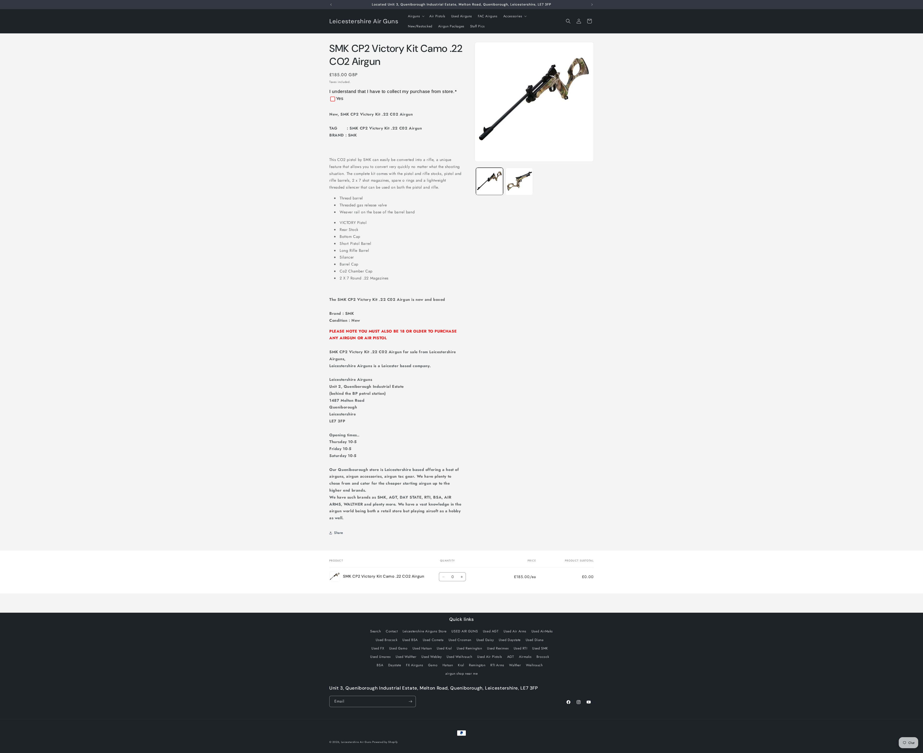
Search (375, 631)
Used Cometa (433, 639)
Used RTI (520, 648)
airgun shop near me (461, 673)
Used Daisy (485, 639)
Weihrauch (534, 665)
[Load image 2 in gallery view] (519, 181)
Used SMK (540, 648)
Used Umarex (380, 656)
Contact (392, 631)
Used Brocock (386, 639)
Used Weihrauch (459, 656)
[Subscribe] (410, 701)
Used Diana (535, 639)
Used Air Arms (515, 631)
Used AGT (491, 631)
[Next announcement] (592, 4)
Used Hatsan (422, 648)
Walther (515, 665)
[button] (415, 16)
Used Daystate (510, 639)
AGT (510, 656)
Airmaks (525, 656)
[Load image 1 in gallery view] (489, 181)
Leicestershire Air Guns (356, 742)
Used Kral (444, 648)
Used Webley (431, 656)
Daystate (394, 665)
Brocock (542, 656)
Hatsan (448, 665)
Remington (477, 665)
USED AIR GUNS (464, 631)
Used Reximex (498, 648)
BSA (380, 665)
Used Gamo (398, 648)
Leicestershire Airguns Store (425, 631)
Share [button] (338, 532)
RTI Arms (497, 665)
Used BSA (410, 639)
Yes (339, 98)
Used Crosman (460, 639)
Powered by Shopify (385, 742)
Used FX (377, 648)
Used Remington (469, 648)
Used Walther (406, 656)
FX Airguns (414, 665)
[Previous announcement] (331, 4)
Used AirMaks (542, 631)
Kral (461, 665)
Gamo (432, 665)
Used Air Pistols (489, 656)
